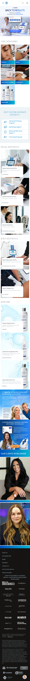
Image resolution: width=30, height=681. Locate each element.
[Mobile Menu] (3, 3)
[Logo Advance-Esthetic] (6, 3)
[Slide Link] (15, 21)
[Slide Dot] (1, 33)
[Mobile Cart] (27, 3)
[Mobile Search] (22, 3)
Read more (10, 636)
